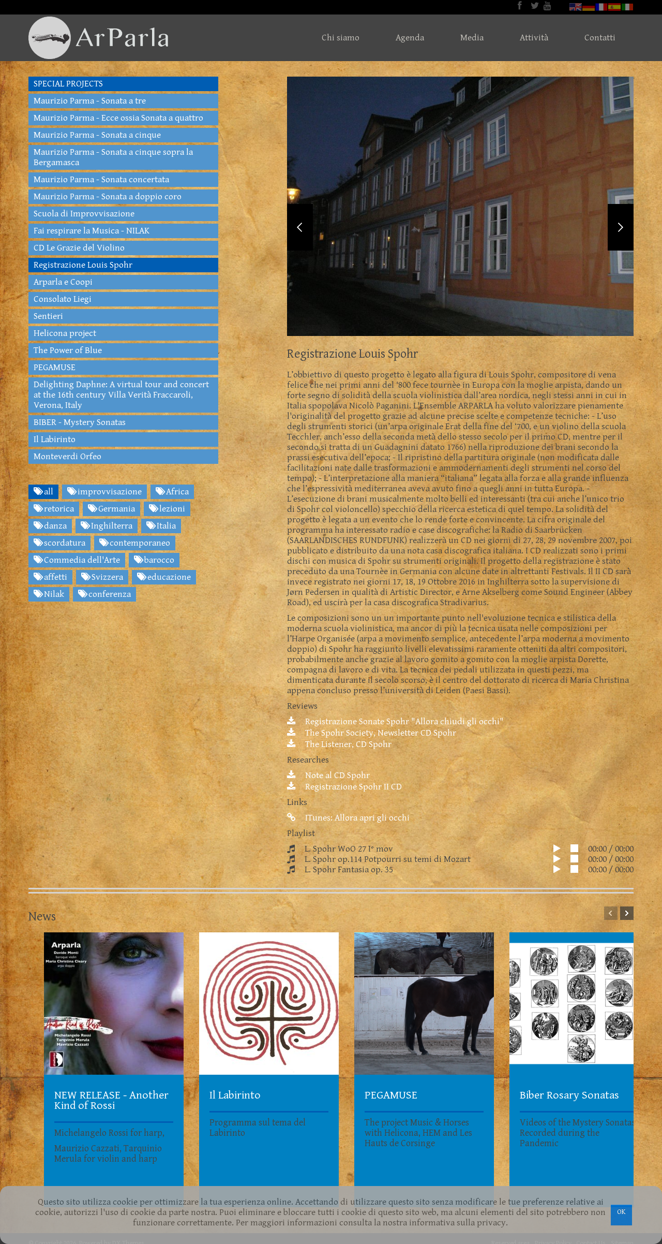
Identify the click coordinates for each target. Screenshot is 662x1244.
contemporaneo (139, 543)
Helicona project (65, 333)
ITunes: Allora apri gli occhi (356, 818)
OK (621, 1212)
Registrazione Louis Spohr (83, 265)
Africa (176, 492)
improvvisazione (109, 492)
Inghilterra (110, 526)
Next (621, 227)
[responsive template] (98, 38)
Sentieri (48, 316)
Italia (165, 526)
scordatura (63, 543)
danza (54, 526)
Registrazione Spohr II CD (352, 787)
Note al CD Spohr (336, 775)
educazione (168, 577)
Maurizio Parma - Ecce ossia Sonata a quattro (118, 118)
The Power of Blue (68, 350)
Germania (115, 509)
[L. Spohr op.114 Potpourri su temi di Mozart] (560, 859)
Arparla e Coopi (63, 282)
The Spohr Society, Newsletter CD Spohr (379, 733)
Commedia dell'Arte (81, 560)
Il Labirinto (55, 439)
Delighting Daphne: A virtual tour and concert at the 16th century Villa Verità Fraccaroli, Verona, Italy (121, 395)
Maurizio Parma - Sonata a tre (90, 101)
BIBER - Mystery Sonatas (80, 422)
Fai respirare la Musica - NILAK (91, 231)
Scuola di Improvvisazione (84, 214)
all (47, 492)
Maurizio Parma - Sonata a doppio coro (108, 197)
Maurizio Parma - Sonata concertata (101, 179)
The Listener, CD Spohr (347, 744)
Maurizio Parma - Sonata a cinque (97, 135)
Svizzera (106, 577)
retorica (58, 509)
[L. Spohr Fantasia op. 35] (560, 870)
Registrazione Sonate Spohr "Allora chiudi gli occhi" (403, 721)
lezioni (171, 509)
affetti (54, 577)
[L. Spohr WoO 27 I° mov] (560, 849)
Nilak (53, 594)
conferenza (108, 594)
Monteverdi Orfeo (67, 456)
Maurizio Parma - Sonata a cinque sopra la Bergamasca (113, 157)
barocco (158, 560)
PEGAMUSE (55, 367)
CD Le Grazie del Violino (79, 248)
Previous (300, 227)
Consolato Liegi (63, 299)
